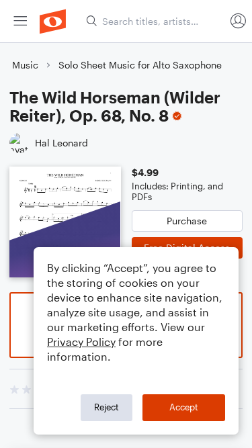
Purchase (187, 220)
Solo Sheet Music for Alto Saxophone (140, 65)
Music (25, 65)
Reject (106, 407)
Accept (183, 407)
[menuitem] (20, 21)
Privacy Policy (81, 341)
